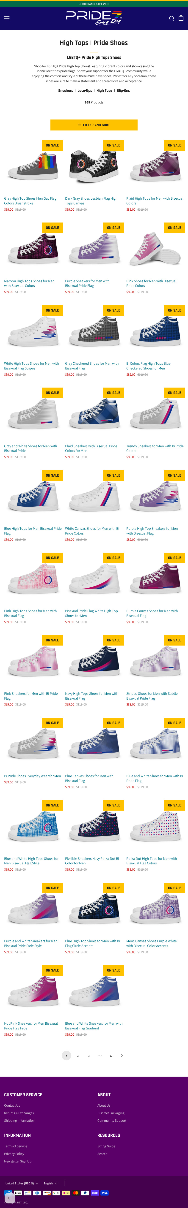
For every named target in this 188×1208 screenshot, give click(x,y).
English (48, 1183)
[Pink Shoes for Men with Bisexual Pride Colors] (155, 248)
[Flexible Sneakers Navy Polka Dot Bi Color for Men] (94, 826)
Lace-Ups (84, 90)
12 (111, 1055)
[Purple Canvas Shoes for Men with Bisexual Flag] (155, 578)
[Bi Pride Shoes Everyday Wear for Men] (33, 743)
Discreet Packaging (110, 1113)
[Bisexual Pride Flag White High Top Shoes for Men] (94, 578)
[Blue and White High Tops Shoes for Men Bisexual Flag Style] (33, 826)
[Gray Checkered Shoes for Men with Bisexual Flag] (94, 331)
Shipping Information (19, 1120)
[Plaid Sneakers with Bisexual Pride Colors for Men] (94, 413)
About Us (103, 1105)
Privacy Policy (14, 1153)
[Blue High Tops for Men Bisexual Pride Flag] (33, 496)
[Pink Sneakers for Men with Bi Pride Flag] (33, 661)
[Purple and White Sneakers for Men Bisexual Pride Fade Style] (33, 908)
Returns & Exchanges (19, 1113)
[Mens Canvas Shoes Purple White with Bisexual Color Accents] (155, 908)
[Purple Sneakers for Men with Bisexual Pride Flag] (94, 248)
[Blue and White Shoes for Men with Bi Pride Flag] (155, 743)
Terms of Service (15, 1146)
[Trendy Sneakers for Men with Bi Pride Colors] (155, 413)
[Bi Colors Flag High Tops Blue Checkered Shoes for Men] (155, 331)
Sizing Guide (106, 1146)
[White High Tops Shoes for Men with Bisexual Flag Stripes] (33, 331)
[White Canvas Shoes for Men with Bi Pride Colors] (94, 496)
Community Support (111, 1120)
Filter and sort (96, 125)
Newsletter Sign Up (17, 1161)
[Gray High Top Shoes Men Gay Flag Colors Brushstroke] (33, 166)
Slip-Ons (123, 90)
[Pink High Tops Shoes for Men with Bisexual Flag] (33, 578)
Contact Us (12, 1105)
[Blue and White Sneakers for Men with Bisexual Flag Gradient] (94, 991)
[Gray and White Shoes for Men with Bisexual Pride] (33, 413)
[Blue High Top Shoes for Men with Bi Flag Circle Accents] (94, 908)
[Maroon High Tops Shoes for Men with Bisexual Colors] (33, 248)
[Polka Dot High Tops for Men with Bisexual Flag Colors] (155, 826)
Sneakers (65, 90)
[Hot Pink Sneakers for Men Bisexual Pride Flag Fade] (33, 991)
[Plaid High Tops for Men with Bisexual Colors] (155, 166)
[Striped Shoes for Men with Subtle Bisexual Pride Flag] (155, 661)
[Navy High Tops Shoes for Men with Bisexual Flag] (94, 661)
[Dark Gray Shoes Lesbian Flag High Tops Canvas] (94, 166)
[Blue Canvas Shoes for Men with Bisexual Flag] (94, 743)
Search (102, 1153)
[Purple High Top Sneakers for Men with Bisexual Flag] (155, 496)
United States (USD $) (20, 1183)
